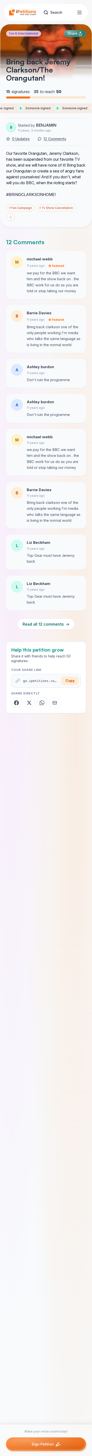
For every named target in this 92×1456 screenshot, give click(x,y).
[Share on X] (29, 702)
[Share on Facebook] (16, 702)
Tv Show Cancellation (56, 208)
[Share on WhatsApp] (42, 702)
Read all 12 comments (46, 624)
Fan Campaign (20, 208)
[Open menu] (79, 12)
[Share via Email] (54, 702)
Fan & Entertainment (23, 33)
